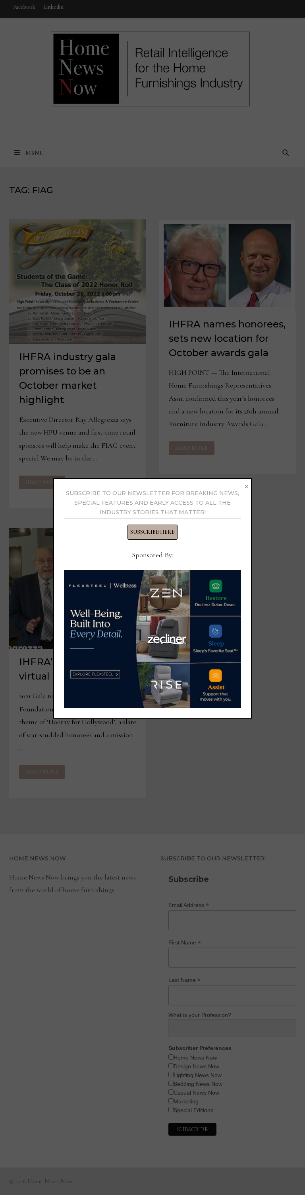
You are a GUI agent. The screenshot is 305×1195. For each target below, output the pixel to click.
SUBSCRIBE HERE (152, 532)
